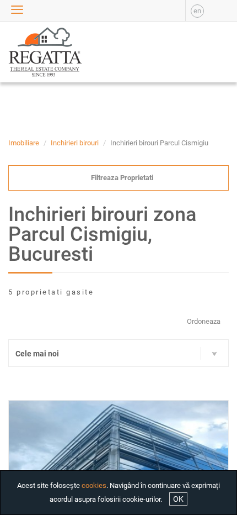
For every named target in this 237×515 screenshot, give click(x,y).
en (197, 11)
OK (178, 499)
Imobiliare (23, 143)
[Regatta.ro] (29, 52)
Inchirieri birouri (75, 143)
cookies (94, 485)
